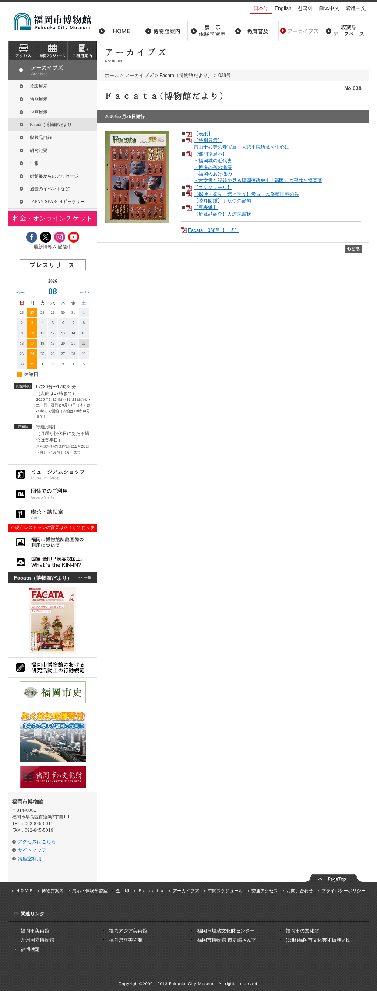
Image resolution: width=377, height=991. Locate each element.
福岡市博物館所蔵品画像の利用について (52, 542)
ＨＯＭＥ (24, 890)
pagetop (334, 877)
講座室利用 (30, 859)
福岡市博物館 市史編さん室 (226, 940)
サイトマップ (32, 850)
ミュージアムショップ (52, 474)
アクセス (23, 50)
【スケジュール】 (213, 187)
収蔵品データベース (346, 31)
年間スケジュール (225, 890)
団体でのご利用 (52, 494)
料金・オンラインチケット (52, 218)
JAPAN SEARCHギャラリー (57, 201)
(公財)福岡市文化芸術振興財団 (318, 940)
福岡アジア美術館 (128, 930)
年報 (34, 163)
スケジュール (52, 50)
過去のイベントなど (50, 188)
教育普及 (255, 31)
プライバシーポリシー (343, 890)
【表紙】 (203, 133)
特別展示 (38, 99)
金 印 (122, 890)
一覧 (87, 578)
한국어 (305, 8)
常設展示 (38, 86)
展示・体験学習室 (210, 31)
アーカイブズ (139, 75)
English (283, 8)
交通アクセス (264, 890)
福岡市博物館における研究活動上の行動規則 (52, 667)
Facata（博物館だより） (185, 75)
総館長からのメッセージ (54, 176)
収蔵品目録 (41, 137)
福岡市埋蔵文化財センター (226, 930)
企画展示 (38, 112)
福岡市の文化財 (302, 930)
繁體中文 (355, 8)
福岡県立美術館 (125, 940)
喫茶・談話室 (52, 514)
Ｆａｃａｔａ (151, 890)
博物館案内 (165, 31)
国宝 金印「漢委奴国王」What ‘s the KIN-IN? (52, 562)
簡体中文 (329, 8)
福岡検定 (30, 949)
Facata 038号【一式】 (213, 230)
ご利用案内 (82, 50)
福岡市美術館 (35, 930)
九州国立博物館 (37, 940)
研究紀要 (38, 150)
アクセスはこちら (37, 841)
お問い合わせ (299, 890)
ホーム (119, 31)
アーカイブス (301, 31)
